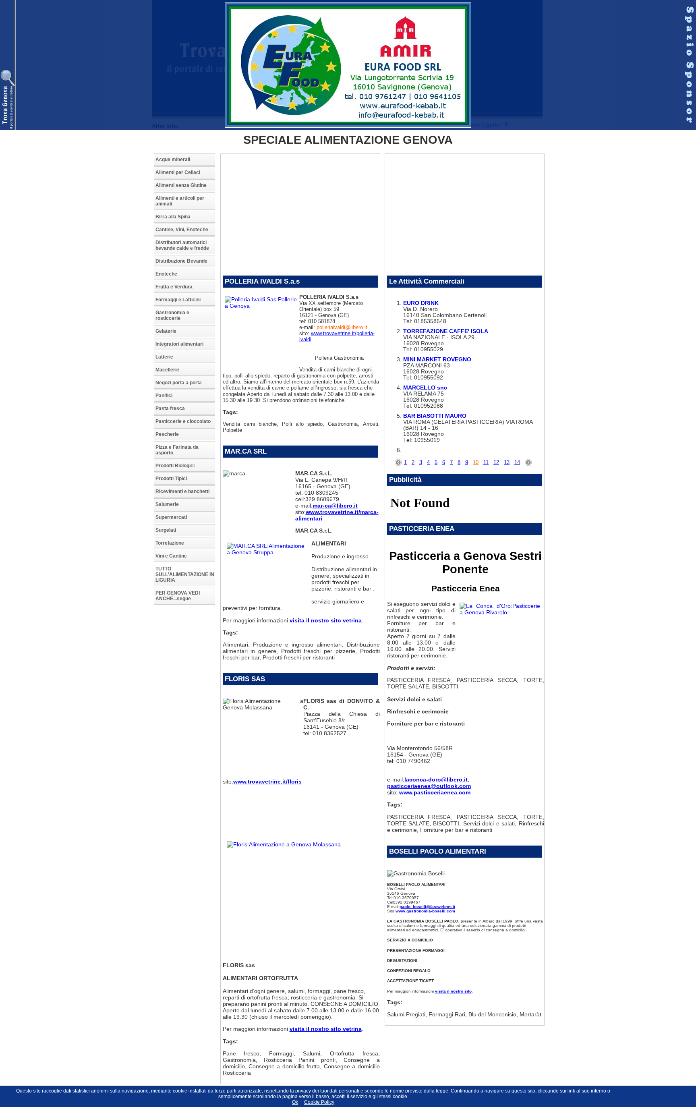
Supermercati (171, 517)
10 (475, 462)
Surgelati (165, 530)
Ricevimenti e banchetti (182, 491)
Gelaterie (165, 331)
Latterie (164, 357)
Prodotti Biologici (175, 466)
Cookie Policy (319, 1102)
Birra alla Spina (173, 217)
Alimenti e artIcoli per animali (179, 201)
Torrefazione (169, 543)
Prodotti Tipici (171, 478)
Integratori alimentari (179, 344)
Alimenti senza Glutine (181, 185)
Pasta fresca (170, 408)
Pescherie (167, 434)
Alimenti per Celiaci (177, 172)
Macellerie (167, 370)
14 (517, 462)
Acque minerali (172, 159)
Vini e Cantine (171, 556)
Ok (295, 1102)
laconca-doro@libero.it (436, 779)
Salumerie (167, 504)
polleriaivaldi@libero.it (342, 327)
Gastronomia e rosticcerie (172, 315)
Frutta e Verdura (174, 287)
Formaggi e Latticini (178, 300)
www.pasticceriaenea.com (434, 792)
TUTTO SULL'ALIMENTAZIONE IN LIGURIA (184, 574)
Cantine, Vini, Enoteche (181, 229)
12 (496, 462)
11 (486, 462)
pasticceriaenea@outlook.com (429, 786)
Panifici (163, 395)
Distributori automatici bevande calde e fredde (182, 245)
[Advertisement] (186, 731)
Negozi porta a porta (178, 383)
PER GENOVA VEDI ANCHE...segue (177, 595)
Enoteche (166, 274)
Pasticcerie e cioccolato (183, 421)
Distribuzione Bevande (181, 261)
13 (507, 462)
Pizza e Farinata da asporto (177, 450)
